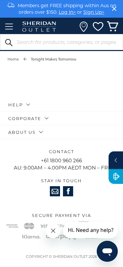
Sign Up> (93, 12)
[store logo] (39, 26)
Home (13, 59)
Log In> (67, 12)
